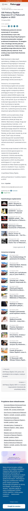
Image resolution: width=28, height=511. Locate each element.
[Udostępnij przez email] (12, 26)
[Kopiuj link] (9, 26)
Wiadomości (9, 8)
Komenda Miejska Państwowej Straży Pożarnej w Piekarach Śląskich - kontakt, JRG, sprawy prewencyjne (15, 407)
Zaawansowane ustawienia (11, 495)
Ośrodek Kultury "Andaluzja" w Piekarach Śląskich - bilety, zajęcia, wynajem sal (14, 427)
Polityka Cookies (14, 502)
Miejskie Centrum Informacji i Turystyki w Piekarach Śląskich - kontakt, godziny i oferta (13, 435)
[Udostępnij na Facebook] (17, 26)
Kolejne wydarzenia (18, 247)
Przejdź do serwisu (14, 506)
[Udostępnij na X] (14, 26)
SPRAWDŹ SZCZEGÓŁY (14, 462)
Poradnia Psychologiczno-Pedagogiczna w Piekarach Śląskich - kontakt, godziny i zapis (14, 420)
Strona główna (3, 8)
